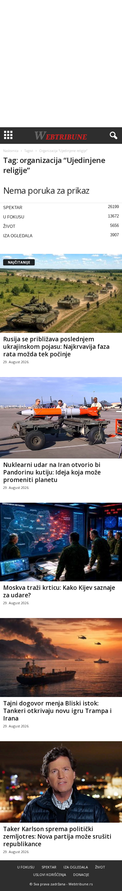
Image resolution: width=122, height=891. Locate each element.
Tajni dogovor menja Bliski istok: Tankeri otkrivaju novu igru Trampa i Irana (57, 710)
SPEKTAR (12, 207)
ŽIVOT (9, 226)
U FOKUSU (13, 217)
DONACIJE (81, 874)
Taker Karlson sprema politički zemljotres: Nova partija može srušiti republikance (57, 836)
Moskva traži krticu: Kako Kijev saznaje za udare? (59, 591)
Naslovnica (10, 151)
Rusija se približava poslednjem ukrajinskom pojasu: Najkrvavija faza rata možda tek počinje (56, 346)
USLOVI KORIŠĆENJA (49, 874)
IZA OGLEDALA (18, 235)
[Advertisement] (61, 64)
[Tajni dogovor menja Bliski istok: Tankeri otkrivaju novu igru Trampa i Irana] (61, 657)
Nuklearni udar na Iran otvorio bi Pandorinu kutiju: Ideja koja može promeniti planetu (52, 472)
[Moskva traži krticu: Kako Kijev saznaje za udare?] (61, 542)
